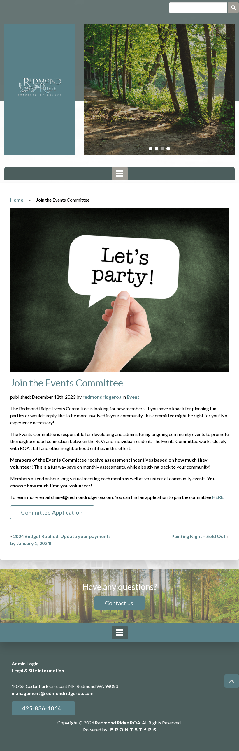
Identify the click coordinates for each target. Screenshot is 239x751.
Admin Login (25, 663)
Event (133, 397)
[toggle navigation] (120, 173)
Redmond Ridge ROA (117, 722)
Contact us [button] (119, 602)
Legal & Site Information (38, 670)
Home (16, 200)
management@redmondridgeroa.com (53, 693)
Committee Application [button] (52, 512)
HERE (218, 497)
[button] (150, 148)
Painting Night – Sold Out (198, 536)
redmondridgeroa (102, 397)
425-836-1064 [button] (41, 708)
